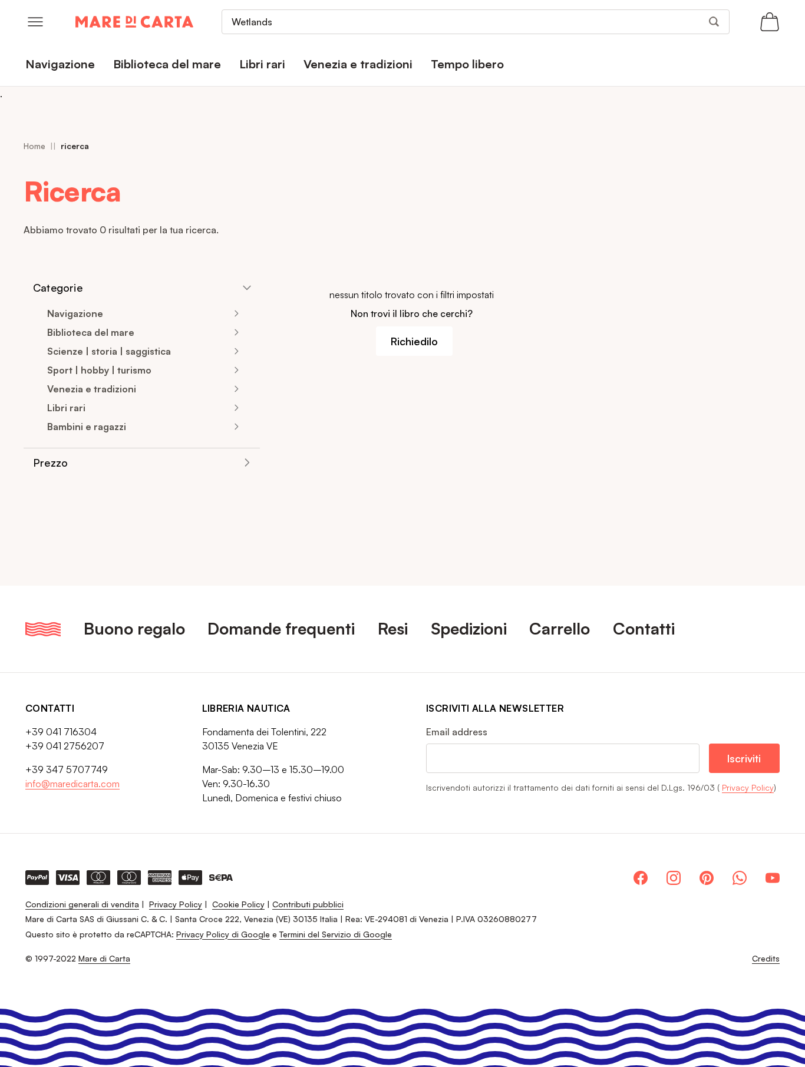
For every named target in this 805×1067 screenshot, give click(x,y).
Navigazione (75, 313)
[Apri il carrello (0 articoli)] (769, 22)
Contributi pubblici (308, 904)
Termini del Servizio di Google (335, 934)
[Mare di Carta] (134, 22)
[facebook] (641, 878)
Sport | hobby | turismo (99, 370)
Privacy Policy (748, 787)
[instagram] (674, 878)
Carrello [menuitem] (559, 628)
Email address (456, 732)
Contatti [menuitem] (644, 628)
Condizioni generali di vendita (82, 904)
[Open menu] (35, 22)
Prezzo (50, 462)
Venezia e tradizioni (91, 389)
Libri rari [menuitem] (262, 64)
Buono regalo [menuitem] (134, 628)
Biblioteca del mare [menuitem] (167, 64)
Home (34, 146)
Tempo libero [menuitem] (467, 64)
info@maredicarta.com (72, 783)
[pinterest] (707, 878)
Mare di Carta (104, 958)
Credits (766, 958)
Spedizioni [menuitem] (469, 628)
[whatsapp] (740, 878)
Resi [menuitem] (393, 628)
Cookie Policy (238, 904)
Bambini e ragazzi (86, 426)
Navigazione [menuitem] (60, 64)
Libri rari (66, 408)
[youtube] (773, 878)
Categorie (58, 287)
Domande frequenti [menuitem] (281, 628)
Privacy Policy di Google (223, 934)
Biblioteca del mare (90, 332)
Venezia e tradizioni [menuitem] (358, 64)
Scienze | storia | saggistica (109, 351)
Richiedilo (414, 341)
